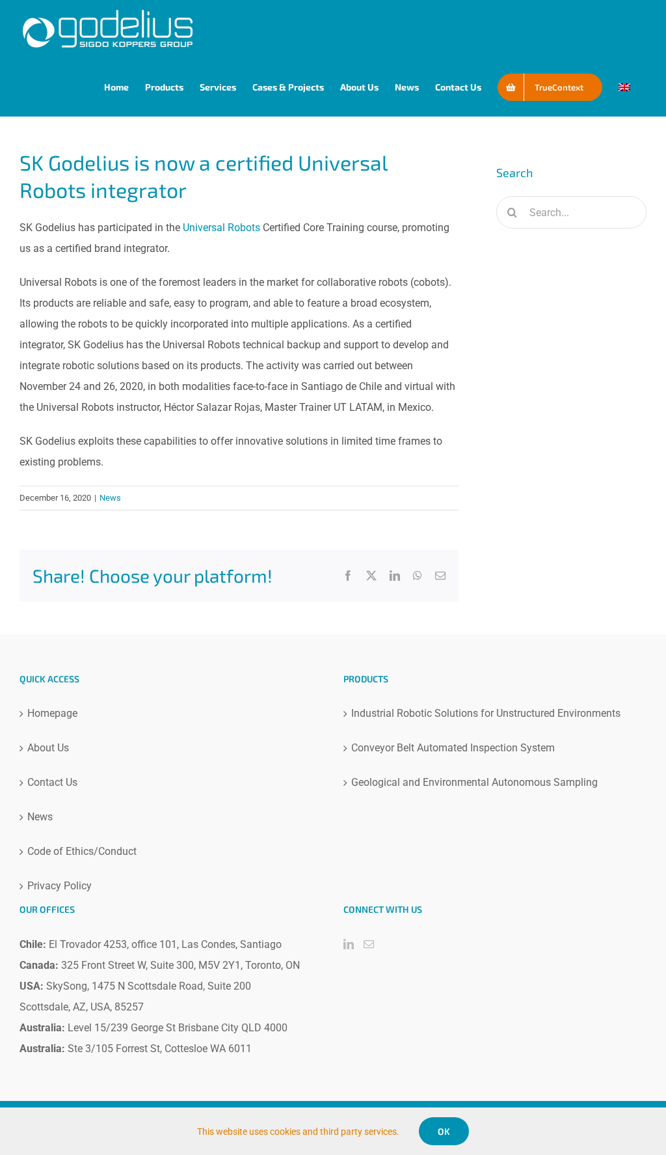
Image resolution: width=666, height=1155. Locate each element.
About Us (48, 748)
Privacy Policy (59, 886)
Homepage (52, 713)
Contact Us (52, 782)
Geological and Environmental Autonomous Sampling (474, 782)
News (110, 498)
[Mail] (369, 944)
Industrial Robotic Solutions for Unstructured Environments (485, 713)
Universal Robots (221, 227)
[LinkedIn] (348, 944)
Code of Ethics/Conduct (82, 851)
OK (444, 1131)
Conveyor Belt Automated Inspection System (453, 748)
